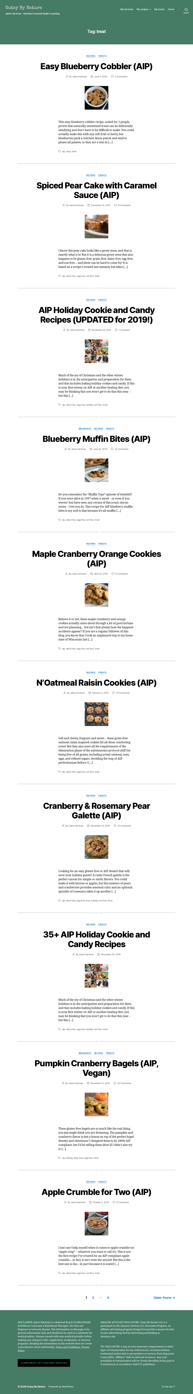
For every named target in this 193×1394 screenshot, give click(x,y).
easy (68, 151)
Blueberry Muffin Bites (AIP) (97, 439)
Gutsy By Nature (36, 1386)
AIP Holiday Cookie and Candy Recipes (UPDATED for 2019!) (96, 315)
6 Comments (121, 573)
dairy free (70, 276)
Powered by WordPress (61, 1386)
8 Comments (124, 205)
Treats (102, 56)
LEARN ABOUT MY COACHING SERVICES (44, 1363)
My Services (126, 9)
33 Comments (124, 1083)
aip (63, 151)
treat (74, 151)
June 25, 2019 (100, 449)
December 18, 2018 (100, 825)
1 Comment (124, 330)
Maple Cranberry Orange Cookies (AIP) (96, 558)
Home (171, 9)
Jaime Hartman (79, 76)
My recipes (142, 9)
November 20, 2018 (111, 954)
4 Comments (121, 76)
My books (159, 9)
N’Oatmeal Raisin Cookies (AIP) (96, 683)
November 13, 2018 (100, 1083)
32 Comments (121, 449)
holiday (89, 404)
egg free (81, 276)
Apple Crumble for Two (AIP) (96, 1192)
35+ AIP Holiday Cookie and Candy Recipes (96, 939)
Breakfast (85, 429)
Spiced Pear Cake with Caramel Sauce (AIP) (96, 190)
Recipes (90, 56)
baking (69, 1158)
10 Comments (124, 825)
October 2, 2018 (101, 1202)
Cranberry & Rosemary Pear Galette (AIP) (96, 810)
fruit (88, 900)
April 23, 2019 (101, 573)
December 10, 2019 (100, 205)
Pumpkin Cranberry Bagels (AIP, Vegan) (96, 1068)
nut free (90, 276)
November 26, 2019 (101, 330)
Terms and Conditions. (68, 1347)
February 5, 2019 (100, 693)
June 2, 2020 (100, 76)
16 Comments (122, 693)
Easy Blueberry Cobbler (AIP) (96, 66)
